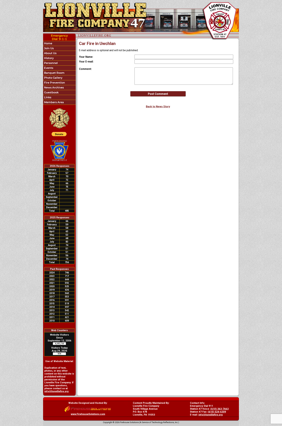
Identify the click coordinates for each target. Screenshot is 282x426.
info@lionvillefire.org (56, 391)
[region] (59, 73)
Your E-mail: (86, 61)
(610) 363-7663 (219, 408)
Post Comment (158, 94)
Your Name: (86, 56)
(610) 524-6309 (217, 411)
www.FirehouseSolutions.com (88, 414)
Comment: (85, 68)
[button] (59, 53)
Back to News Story (158, 106)
